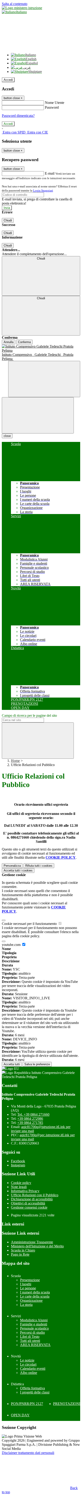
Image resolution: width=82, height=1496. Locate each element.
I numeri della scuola (35, 1292)
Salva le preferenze (37, 1064)
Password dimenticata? (18, 116)
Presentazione (30, 1280)
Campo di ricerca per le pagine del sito (29, 715)
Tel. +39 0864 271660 (33, 1114)
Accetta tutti (18, 870)
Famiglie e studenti (33, 1324)
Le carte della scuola (34, 1296)
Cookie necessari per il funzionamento (30, 924)
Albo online (28, 1373)
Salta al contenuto (14, 4)
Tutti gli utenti (30, 1341)
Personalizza (12, 865)
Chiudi (8, 220)
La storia (26, 1305)
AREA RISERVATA (35, 1345)
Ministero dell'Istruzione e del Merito (37, 1246)
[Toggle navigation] (38, 415)
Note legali (19, 1187)
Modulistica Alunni (34, 1320)
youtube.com (11, 945)
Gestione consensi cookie (29, 1207)
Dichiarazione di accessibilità (32, 1199)
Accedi (8, 79)
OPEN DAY (20, 1415)
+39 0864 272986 (30, 1119)
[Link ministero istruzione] (22, 8)
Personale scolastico (34, 1328)
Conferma (24, 342)
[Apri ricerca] (44, 379)
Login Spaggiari (43, 190)
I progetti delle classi (34, 1392)
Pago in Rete (20, 1254)
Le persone (28, 1288)
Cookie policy (21, 1183)
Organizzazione (31, 1300)
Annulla (8, 342)
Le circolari (28, 1364)
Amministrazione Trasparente (32, 1242)
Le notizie (27, 1360)
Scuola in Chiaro (23, 1250)
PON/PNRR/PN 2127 (27, 1404)
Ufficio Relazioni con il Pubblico (34, 1195)
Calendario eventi (32, 1368)
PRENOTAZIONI (66, 1404)
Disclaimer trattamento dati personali (28, 1453)
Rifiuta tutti (38, 865)
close (7, 436)
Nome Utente (54, 103)
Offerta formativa (32, 1388)
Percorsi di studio (32, 1332)
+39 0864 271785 (30, 1123)
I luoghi (25, 1284)
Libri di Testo (29, 1337)
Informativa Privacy (25, 1191)
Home (15, 761)
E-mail (49, 173)
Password (52, 107)
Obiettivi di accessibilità (28, 1203)
